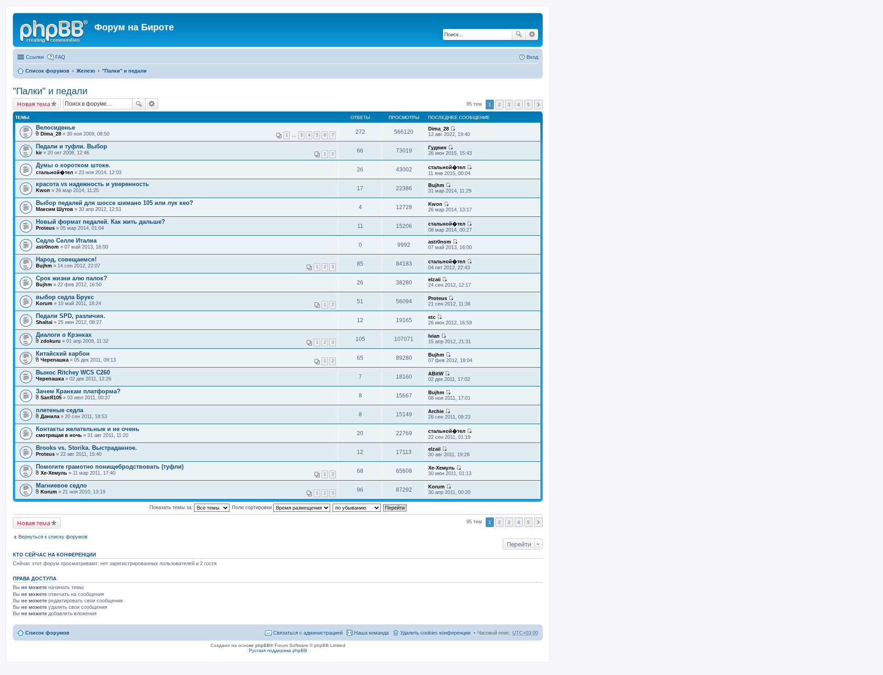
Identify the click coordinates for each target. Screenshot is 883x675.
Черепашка (54, 360)
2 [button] (499, 104)
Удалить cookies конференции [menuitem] (435, 632)
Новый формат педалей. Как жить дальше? (100, 221)
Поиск (519, 34)
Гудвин (437, 147)
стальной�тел (54, 172)
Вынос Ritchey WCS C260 (73, 372)
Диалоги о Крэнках (64, 334)
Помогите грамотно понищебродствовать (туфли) (109, 466)
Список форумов (47, 71)
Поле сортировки (252, 507)
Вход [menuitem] (532, 57)
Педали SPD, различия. (70, 315)
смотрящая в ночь (59, 435)
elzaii (434, 279)
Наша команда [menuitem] (371, 632)
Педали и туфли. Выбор (71, 146)
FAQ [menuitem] (60, 57)
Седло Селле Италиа (66, 240)
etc (432, 317)
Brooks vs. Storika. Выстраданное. (86, 447)
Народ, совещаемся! (66, 259)
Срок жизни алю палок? (71, 278)
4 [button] (518, 104)
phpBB (262, 645)
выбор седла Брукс (65, 297)
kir (39, 152)
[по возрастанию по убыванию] (357, 507)
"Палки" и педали (124, 71)
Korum (44, 303)
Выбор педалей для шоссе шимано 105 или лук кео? (114, 202)
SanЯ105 (51, 397)
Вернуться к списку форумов (52, 536)
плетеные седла (59, 410)
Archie (436, 411)
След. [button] (538, 104)
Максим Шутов (54, 209)
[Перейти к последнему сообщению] (452, 128)
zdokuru (50, 341)
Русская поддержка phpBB (278, 650)
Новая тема (33, 104)
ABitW (435, 373)
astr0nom (47, 247)
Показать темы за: (171, 507)
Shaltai (44, 322)
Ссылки (35, 57)
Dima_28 (50, 133)
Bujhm (436, 185)
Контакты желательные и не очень (87, 428)
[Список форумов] (54, 30)
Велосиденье (55, 127)
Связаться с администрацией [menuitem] (308, 632)
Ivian (434, 336)
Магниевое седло (61, 485)
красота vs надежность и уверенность (92, 184)
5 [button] (528, 104)
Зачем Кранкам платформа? (78, 391)
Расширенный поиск (532, 34)
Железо (85, 71)
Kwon (43, 190)
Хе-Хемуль (53, 473)
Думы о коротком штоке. (73, 165)
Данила (49, 416)
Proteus (45, 228)
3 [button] (509, 104)
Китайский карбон (63, 353)
